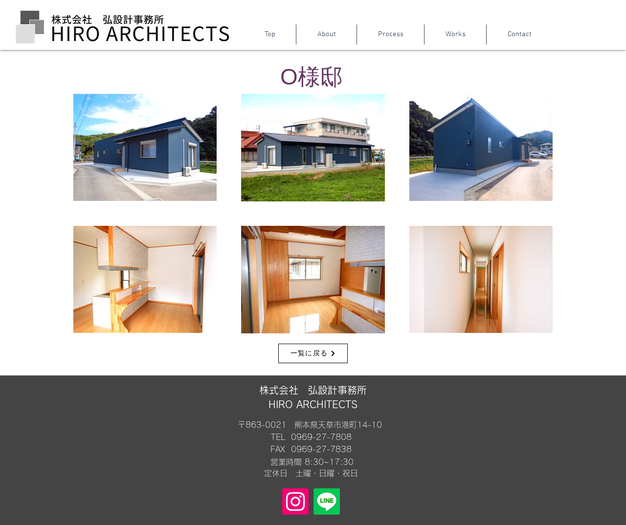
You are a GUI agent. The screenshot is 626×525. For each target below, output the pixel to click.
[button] (455, 34)
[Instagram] (295, 501)
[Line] (326, 501)
